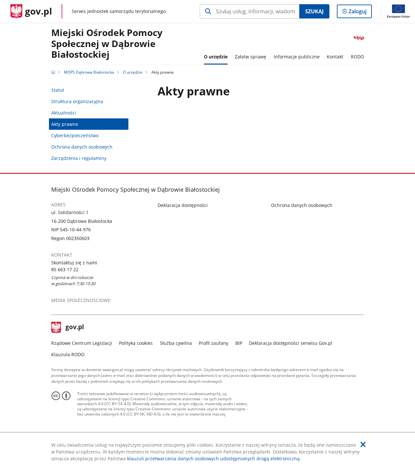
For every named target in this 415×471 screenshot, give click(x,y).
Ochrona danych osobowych (82, 147)
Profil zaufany (213, 343)
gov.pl (74, 327)
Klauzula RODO (68, 354)
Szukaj (314, 11)
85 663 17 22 (64, 269)
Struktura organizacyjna (77, 101)
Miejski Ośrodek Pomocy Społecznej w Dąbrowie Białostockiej (106, 43)
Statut (57, 90)
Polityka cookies (136, 343)
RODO (357, 57)
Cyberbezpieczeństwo (75, 135)
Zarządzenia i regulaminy (78, 158)
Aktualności (63, 113)
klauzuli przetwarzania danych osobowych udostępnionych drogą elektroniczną (213, 458)
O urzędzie (132, 72)
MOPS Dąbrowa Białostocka (89, 72)
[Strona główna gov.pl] (53, 72)
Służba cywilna (176, 343)
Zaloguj (360, 12)
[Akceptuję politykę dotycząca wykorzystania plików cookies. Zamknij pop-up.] (363, 444)
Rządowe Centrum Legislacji (81, 343)
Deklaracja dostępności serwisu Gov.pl (290, 343)
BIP (238, 343)
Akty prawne (64, 124)
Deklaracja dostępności (183, 205)
